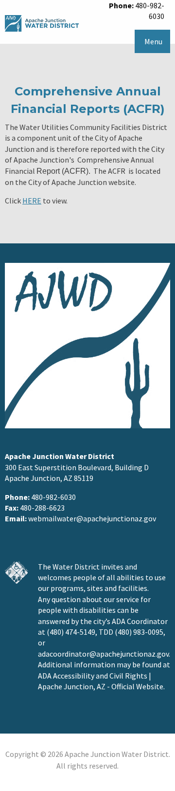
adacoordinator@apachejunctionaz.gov (103, 654)
